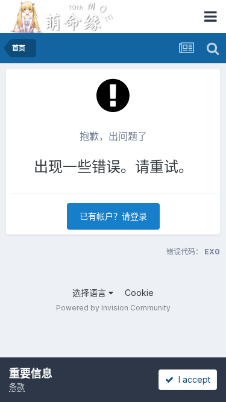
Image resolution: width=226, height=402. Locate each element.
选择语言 (90, 292)
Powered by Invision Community (113, 307)
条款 (17, 386)
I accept (192, 379)
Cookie (139, 292)
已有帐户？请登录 (113, 216)
